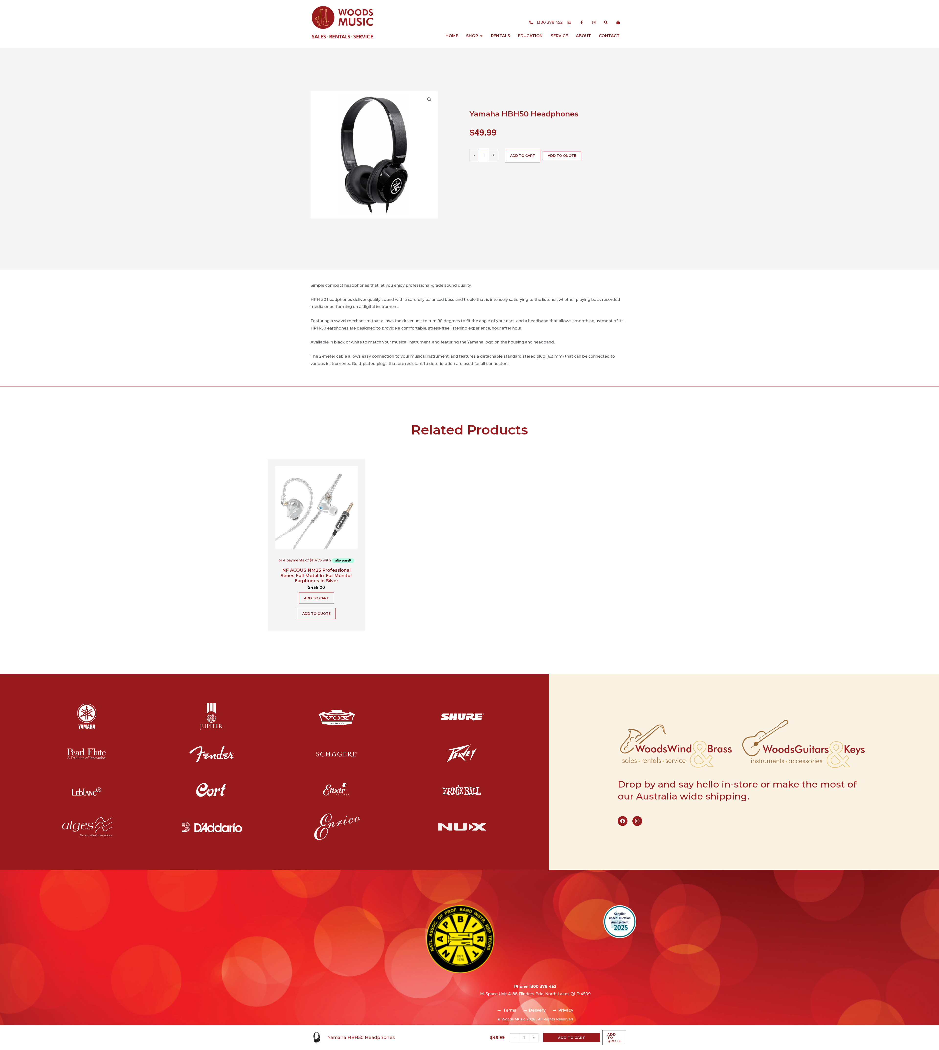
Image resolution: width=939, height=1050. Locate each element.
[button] (429, 99)
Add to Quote (562, 155)
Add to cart (522, 155)
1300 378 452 (542, 986)
